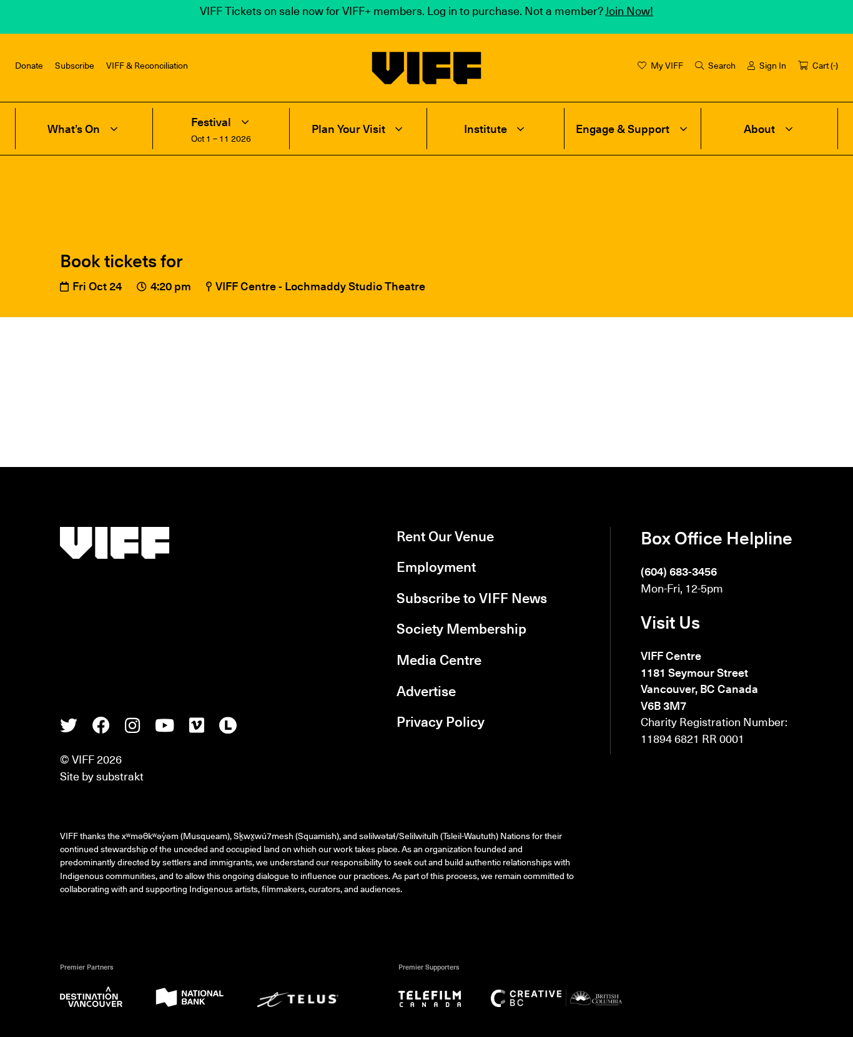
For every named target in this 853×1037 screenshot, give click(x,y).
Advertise (426, 690)
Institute (485, 128)
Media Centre (439, 659)
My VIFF (667, 65)
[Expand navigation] (113, 128)
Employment (436, 566)
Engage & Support (622, 128)
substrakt (120, 775)
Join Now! (629, 10)
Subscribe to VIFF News (472, 597)
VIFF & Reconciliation (147, 65)
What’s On (73, 128)
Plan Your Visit (348, 128)
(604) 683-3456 (679, 571)
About (759, 128)
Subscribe (74, 65)
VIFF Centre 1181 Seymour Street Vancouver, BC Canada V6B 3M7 (699, 680)
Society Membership (461, 627)
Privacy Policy (441, 720)
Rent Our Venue (445, 535)
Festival (211, 122)
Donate (29, 65)
